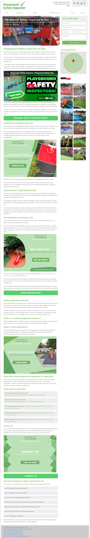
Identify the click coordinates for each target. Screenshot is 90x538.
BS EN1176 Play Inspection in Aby (12, 534)
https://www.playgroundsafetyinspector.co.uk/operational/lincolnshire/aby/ (25, 395)
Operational (19, 12)
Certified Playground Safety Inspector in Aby (15, 527)
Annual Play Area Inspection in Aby (13, 530)
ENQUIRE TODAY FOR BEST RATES (31, 118)
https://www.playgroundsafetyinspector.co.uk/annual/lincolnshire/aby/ (24, 401)
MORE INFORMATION (31, 293)
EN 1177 (82, 12)
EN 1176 (73, 12)
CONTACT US (31, 476)
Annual (35, 12)
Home (6, 12)
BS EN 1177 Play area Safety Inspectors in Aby (16, 536)
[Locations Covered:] (3, 1)
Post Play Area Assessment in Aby (12, 532)
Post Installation (54, 12)
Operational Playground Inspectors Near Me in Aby (17, 529)
